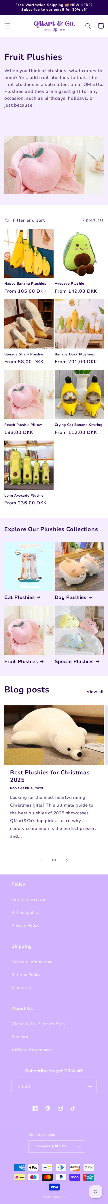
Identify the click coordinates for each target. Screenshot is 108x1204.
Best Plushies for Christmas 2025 (50, 776)
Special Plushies (74, 662)
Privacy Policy (25, 925)
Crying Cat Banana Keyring (79, 425)
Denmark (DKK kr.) (51, 1146)
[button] (7, 26)
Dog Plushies (70, 597)
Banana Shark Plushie (23, 354)
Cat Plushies (19, 597)
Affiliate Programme (32, 1050)
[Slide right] (66, 860)
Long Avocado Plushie (24, 495)
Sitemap (20, 1037)
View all (95, 691)
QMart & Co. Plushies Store (39, 1024)
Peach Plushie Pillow (23, 425)
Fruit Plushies (21, 662)
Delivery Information (32, 961)
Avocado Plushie (69, 284)
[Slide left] (41, 860)
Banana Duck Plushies (74, 354)
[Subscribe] (90, 1086)
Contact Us (23, 987)
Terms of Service (29, 899)
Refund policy (25, 912)
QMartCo (94, 84)
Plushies (14, 91)
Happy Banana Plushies (25, 284)
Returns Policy (26, 974)
